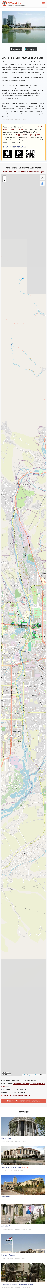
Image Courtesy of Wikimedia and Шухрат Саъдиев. (16, 1229)
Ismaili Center (6, 1196)
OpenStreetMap (33, 1075)
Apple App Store (18, 134)
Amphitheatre (6, 1226)
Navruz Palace (6, 1138)
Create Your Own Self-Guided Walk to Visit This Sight (23, 171)
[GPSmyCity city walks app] (14, 3)
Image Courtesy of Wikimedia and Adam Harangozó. (16, 120)
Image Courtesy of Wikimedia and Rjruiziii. (13, 1200)
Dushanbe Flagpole (8, 1255)
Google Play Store (34, 134)
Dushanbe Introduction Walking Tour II (17, 1095)
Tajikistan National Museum (11, 1167)
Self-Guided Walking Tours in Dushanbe (23, 128)
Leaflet (24, 1075)
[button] (23, 625)
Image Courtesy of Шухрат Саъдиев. (12, 1171)
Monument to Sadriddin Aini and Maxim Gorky (17, 1284)
